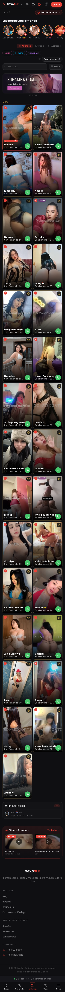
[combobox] (52, 59)
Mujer (7, 53)
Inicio (5, 12)
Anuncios (26, 46)
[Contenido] (33, 4)
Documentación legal (15, 912)
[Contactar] (27, 146)
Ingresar (56, 4)
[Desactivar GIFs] (39, 4)
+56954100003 (14, 950)
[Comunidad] (27, 4)
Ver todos (52, 830)
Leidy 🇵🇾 (14, 812)
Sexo (32, 871)
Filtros (57, 66)
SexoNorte (8, 931)
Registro (7, 901)
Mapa (41, 46)
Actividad (56, 46)
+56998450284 (14, 955)
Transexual (33, 53)
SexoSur (7, 926)
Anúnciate (8, 907)
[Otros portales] (21, 4)
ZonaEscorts (9, 936)
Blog (5, 896)
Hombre (19, 53)
